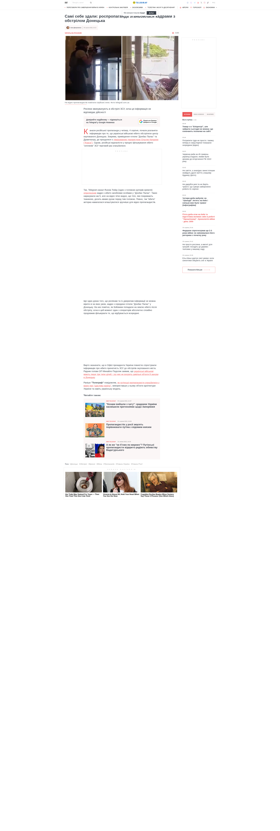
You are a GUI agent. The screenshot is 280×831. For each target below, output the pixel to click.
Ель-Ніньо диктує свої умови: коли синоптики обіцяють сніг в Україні (198, 259)
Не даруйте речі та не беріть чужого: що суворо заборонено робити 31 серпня (196, 186)
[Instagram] (204, 2)
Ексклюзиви (137, 7)
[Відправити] (91, 2)
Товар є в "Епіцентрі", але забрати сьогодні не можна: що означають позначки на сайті (197, 129)
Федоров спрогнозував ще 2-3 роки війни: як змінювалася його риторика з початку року (198, 232)
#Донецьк (74, 464)
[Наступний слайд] (216, 7)
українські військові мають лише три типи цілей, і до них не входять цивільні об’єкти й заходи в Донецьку (121, 374)
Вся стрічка (187, 120)
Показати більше (195, 270)
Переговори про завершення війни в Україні (85, 7)
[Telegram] (194, 2)
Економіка (210, 7)
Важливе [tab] (210, 114)
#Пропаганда (108, 464)
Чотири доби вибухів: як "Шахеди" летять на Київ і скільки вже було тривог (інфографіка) (195, 201)
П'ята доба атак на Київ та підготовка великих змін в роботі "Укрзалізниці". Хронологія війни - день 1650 (198, 217)
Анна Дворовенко (75, 27)
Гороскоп (197, 7)
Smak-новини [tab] (199, 114)
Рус (213, 2)
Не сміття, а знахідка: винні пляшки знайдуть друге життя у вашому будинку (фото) (198, 172)
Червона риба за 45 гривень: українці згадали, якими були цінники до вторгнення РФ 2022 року (196, 157)
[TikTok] (208, 2)
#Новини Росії (136, 464)
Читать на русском (73, 33)
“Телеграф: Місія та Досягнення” (161, 7)
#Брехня (91, 464)
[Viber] (191, 3)
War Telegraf (111, 401)
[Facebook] (187, 2)
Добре (151, 13)
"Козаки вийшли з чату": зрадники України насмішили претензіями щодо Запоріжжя (131, 405)
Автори (185, 7)
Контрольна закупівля (118, 7)
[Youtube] (198, 2)
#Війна (99, 464)
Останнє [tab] (187, 114)
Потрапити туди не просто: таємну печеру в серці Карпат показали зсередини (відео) (198, 142)
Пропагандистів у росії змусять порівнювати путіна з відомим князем (128, 425)
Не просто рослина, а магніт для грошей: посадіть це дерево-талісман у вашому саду (197, 246)
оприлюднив (90, 193)
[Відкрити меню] (66, 2)
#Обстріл (83, 464)
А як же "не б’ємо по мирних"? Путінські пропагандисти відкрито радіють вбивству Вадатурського (131, 447)
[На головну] (140, 2)
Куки (142, 13)
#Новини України (123, 464)
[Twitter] (201, 2)
